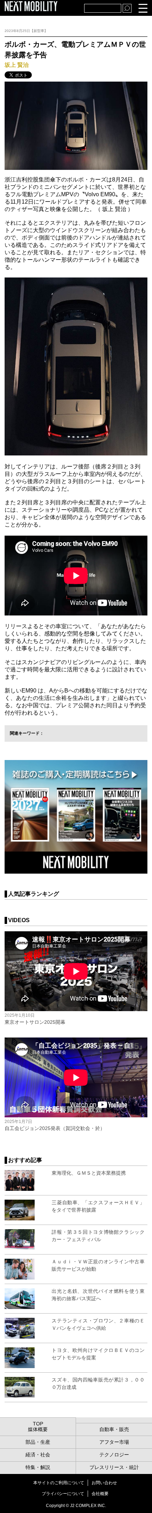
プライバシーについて (63, 1493)
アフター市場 (114, 1442)
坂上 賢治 (17, 65)
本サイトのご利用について (58, 1482)
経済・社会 (37, 1454)
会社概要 (100, 1493)
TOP (38, 1423)
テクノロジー (114, 1454)
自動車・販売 (114, 1429)
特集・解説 (37, 1467)
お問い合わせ (104, 1482)
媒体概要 (38, 1429)
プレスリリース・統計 (114, 1467)
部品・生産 (37, 1442)
